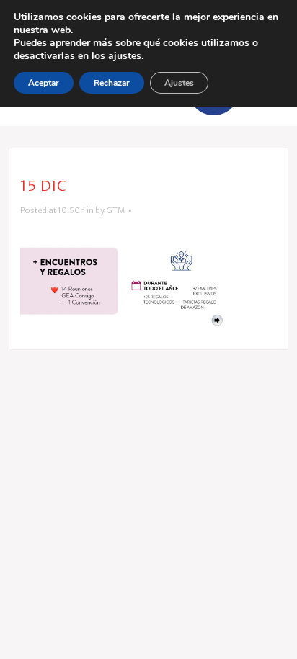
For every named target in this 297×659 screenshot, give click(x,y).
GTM (115, 210)
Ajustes (179, 83)
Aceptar (43, 83)
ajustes (124, 56)
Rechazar (112, 83)
